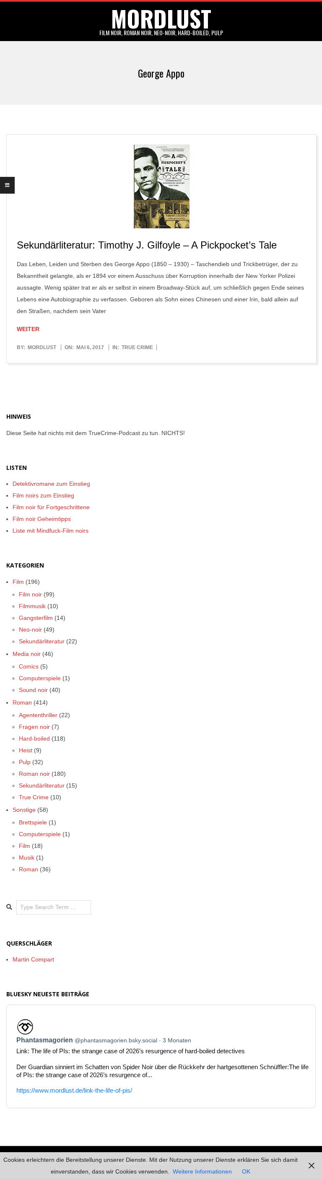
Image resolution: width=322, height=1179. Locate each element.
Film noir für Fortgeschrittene (51, 507)
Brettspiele (33, 822)
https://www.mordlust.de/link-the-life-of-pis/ (74, 1090)
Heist (25, 750)
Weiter (28, 329)
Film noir (30, 594)
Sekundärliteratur (42, 641)
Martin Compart (33, 959)
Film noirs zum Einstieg (43, 495)
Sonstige (24, 809)
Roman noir (34, 773)
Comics (29, 666)
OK (246, 1171)
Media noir (27, 653)
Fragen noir (34, 726)
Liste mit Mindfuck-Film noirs (50, 530)
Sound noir (33, 690)
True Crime (137, 347)
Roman (22, 702)
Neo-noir (30, 629)
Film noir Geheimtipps (42, 519)
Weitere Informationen (202, 1171)
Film (18, 581)
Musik (26, 857)
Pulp (25, 762)
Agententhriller (38, 715)
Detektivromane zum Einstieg (51, 483)
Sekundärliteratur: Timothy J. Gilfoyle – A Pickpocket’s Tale (147, 245)
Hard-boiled (34, 738)
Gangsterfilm (36, 617)
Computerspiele (40, 678)
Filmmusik (32, 606)
